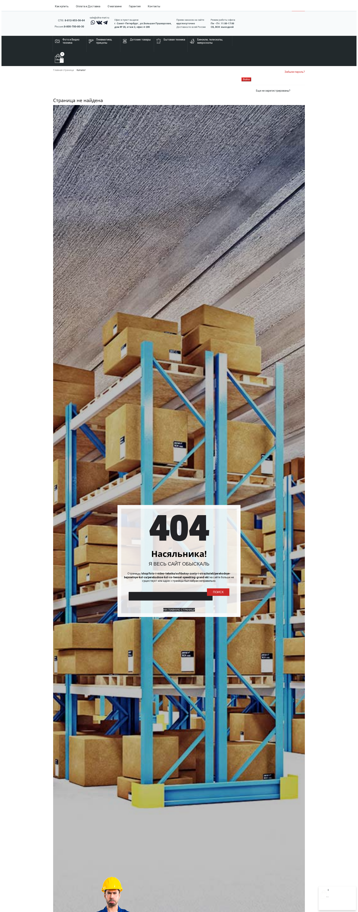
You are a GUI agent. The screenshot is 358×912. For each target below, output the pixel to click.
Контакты (154, 6)
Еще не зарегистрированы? (273, 90)
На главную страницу (179, 609)
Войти (324, 906)
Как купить (62, 6)
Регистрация (335, 906)
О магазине (115, 6)
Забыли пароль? (295, 71)
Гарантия (135, 6)
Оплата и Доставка (88, 6)
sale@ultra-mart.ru (99, 17)
